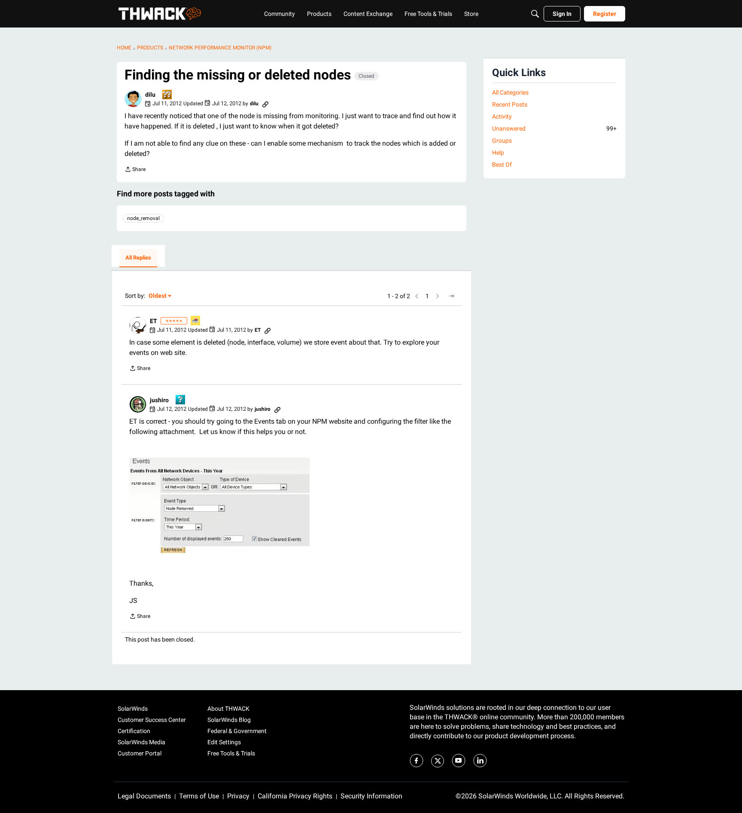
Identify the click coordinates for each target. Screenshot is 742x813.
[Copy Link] (265, 103)
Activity (502, 116)
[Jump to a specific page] (451, 296)
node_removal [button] (143, 218)
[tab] (138, 258)
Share (135, 170)
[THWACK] (160, 13)
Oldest (158, 296)
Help (498, 152)
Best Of (502, 164)
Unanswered (554, 128)
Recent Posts (509, 104)
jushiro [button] (159, 400)
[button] (133, 98)
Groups (502, 140)
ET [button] (153, 321)
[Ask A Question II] (167, 95)
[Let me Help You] (196, 321)
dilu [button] (150, 94)
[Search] (535, 13)
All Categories (510, 92)
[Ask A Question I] (181, 400)
